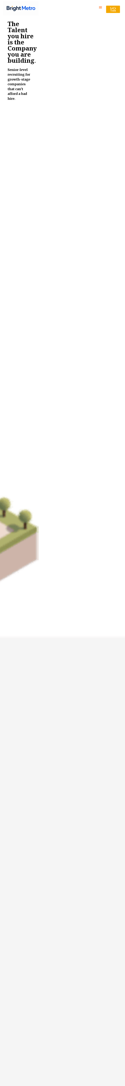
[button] (100, 7)
